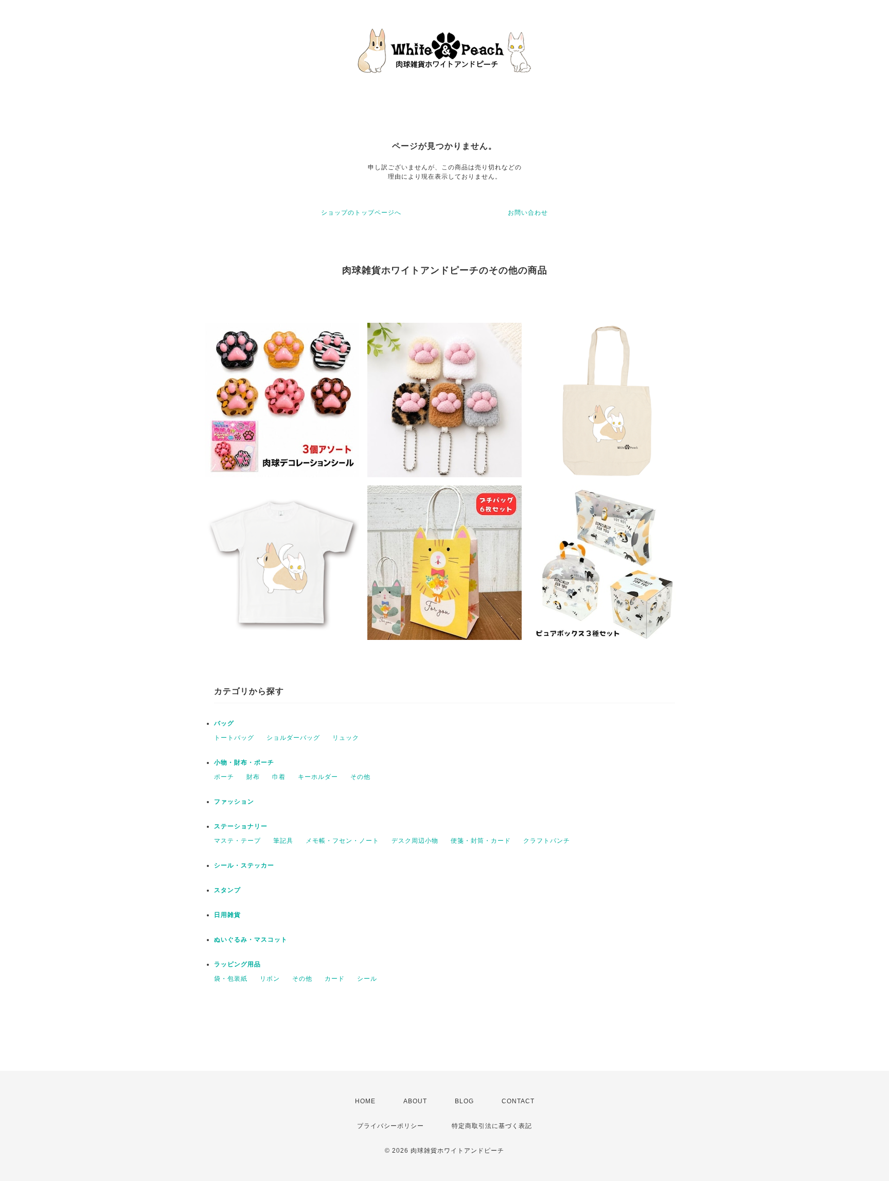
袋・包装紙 (230, 978)
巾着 (279, 776)
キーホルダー (318, 776)
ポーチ (224, 776)
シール (367, 978)
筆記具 (283, 840)
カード (335, 978)
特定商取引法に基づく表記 (492, 1126)
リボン (270, 978)
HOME (365, 1101)
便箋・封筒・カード (481, 840)
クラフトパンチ (546, 840)
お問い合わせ (528, 212)
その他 (360, 776)
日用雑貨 (227, 914)
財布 (253, 776)
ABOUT (415, 1101)
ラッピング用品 (237, 964)
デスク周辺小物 (415, 840)
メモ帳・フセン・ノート (342, 840)
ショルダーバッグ (293, 737)
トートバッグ (234, 737)
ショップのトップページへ (361, 212)
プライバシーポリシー (390, 1126)
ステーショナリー (241, 826)
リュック (345, 737)
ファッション (234, 801)
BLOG (464, 1101)
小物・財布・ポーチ (244, 762)
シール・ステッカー (244, 865)
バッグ (224, 723)
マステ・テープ (237, 840)
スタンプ (227, 890)
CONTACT (518, 1101)
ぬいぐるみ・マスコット (251, 939)
